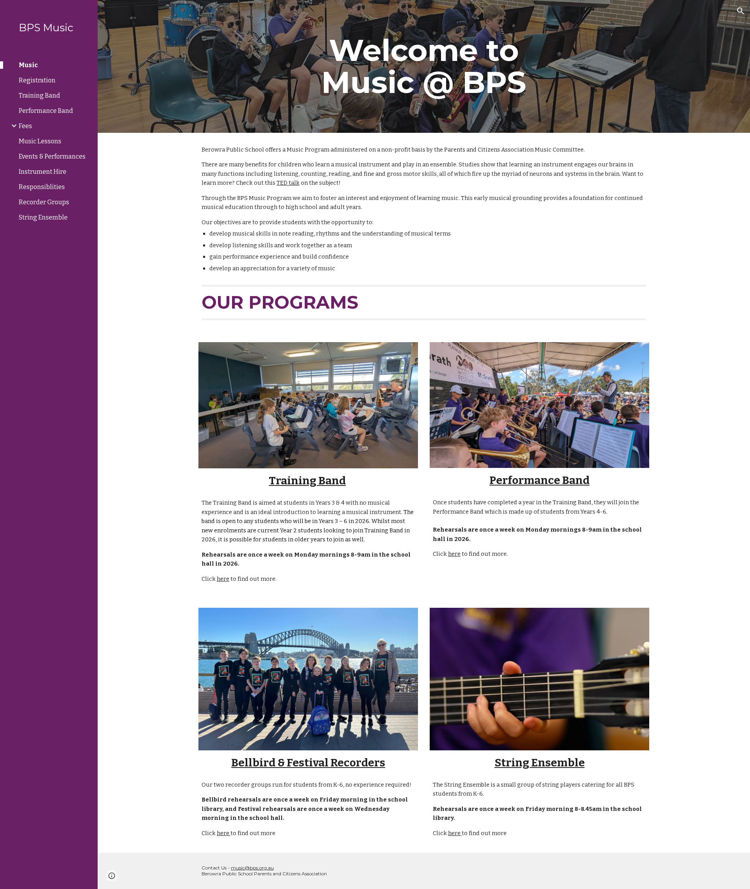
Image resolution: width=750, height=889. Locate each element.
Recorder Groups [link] (44, 202)
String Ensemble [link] (43, 217)
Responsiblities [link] (42, 187)
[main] (423, 66)
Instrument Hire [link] (42, 171)
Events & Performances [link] (52, 156)
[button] (740, 11)
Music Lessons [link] (40, 141)
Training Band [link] (39, 95)
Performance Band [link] (46, 110)
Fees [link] (25, 126)
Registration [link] (37, 80)
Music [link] (28, 65)
